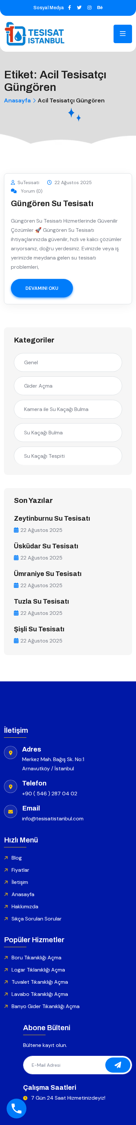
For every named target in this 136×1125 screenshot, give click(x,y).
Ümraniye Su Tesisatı (48, 573)
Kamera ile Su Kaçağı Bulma (56, 409)
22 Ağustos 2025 (73, 182)
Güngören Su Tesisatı (52, 203)
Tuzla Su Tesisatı (41, 601)
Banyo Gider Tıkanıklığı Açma (46, 1006)
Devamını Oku (41, 288)
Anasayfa (17, 100)
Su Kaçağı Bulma (43, 432)
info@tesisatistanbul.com (53, 818)
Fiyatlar (20, 869)
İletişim (20, 882)
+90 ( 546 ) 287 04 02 (49, 793)
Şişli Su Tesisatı (39, 629)
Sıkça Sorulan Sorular (37, 918)
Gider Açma (38, 385)
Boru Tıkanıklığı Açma (36, 957)
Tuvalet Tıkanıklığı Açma (40, 981)
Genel (31, 362)
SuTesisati (28, 182)
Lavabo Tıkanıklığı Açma (40, 994)
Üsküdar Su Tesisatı (46, 546)
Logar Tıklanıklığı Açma (38, 969)
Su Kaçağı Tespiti (44, 456)
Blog (17, 857)
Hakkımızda (25, 906)
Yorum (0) (31, 191)
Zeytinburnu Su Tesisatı (52, 518)
